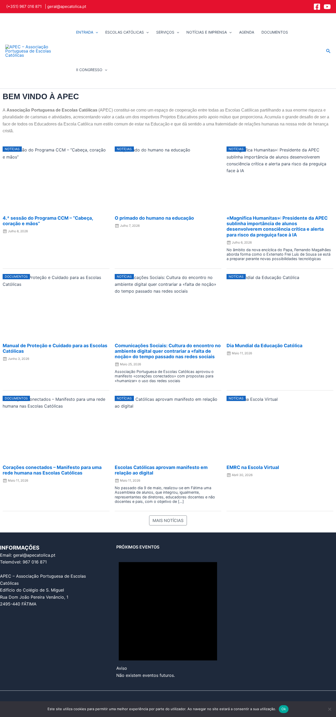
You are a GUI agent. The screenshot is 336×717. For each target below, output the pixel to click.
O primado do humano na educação (154, 218)
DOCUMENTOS (274, 32)
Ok (283, 709)
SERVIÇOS (165, 32)
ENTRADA (84, 32)
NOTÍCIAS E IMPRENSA (206, 32)
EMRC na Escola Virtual (253, 467)
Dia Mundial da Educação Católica (264, 345)
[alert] (167, 614)
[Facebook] (317, 6)
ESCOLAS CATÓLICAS (124, 32)
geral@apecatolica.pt (66, 6)
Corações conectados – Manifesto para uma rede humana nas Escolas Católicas (52, 470)
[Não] (329, 709)
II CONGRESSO (89, 69)
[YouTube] (327, 6)
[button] (95, 32)
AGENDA (246, 32)
